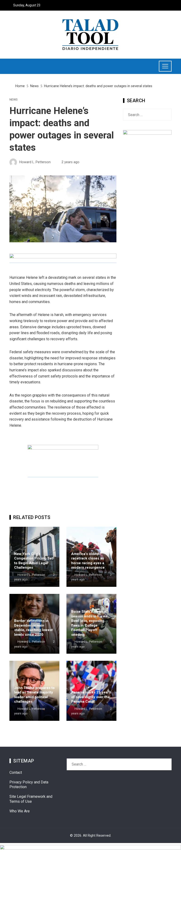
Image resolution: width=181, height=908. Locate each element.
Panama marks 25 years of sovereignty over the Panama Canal (91, 697)
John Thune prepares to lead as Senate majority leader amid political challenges (34, 695)
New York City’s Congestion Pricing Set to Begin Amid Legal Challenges (33, 561)
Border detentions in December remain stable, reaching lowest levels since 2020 (33, 628)
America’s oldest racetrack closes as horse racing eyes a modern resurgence (88, 561)
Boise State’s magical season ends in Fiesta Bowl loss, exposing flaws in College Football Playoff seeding (89, 623)
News (13, 99)
